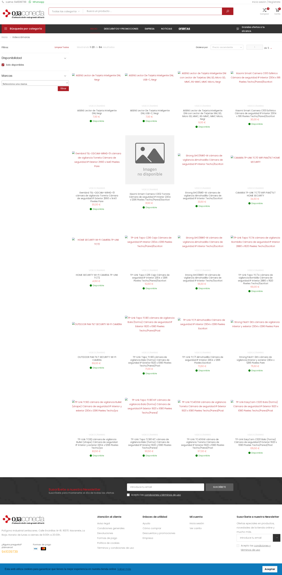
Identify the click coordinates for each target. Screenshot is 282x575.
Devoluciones (105, 533)
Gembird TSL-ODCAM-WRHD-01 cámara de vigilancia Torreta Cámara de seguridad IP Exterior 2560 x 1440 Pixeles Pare (97, 197)
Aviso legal (103, 523)
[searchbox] (36, 83)
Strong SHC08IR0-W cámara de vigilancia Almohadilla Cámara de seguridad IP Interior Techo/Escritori (202, 277)
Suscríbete (219, 487)
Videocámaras (97, 105)
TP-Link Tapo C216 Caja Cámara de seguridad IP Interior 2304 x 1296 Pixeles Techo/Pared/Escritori (150, 277)
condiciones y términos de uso (162, 494)
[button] (264, 11)
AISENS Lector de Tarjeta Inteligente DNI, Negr (97, 112)
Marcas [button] (7, 76)
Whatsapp (38, 2)
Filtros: (5, 47)
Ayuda (146, 523)
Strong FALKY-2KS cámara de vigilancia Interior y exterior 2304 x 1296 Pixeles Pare (255, 359)
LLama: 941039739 (16, 2)
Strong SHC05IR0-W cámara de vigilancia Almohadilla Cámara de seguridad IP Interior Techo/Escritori (202, 195)
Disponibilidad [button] (12, 58)
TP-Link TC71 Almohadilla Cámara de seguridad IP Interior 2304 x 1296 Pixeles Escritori (202, 359)
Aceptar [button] (270, 569)
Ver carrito (196, 528)
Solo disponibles (15, 64)
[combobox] (35, 83)
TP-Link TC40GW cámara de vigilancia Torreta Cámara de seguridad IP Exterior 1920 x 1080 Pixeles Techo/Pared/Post (202, 444)
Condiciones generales (111, 528)
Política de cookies (108, 543)
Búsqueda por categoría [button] (26, 29)
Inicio (93, 28)
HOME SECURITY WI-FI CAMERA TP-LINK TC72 (97, 276)
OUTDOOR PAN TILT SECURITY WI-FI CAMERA (97, 358)
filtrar (63, 88)
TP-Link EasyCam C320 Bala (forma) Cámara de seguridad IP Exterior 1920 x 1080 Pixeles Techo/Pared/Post (255, 442)
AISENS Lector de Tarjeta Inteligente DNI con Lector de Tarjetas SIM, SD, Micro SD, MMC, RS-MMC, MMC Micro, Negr (202, 115)
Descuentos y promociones (121, 28)
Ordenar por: (202, 47)
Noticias (166, 28)
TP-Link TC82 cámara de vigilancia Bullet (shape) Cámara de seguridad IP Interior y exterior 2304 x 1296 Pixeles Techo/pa (97, 444)
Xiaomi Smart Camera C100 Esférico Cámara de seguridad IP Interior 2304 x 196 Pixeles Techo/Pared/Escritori (255, 113)
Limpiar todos (62, 47)
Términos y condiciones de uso (115, 548)
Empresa (150, 28)
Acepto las (156, 494)
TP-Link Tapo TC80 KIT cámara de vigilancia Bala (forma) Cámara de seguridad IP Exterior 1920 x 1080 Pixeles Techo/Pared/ (149, 444)
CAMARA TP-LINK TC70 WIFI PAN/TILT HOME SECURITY (255, 194)
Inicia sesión (197, 523)
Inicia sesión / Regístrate (266, 2)
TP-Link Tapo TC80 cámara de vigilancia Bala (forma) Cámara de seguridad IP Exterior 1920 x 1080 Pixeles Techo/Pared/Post (149, 361)
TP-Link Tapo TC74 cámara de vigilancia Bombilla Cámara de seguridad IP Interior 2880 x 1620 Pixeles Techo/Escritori (255, 279)
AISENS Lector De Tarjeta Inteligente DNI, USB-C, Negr (150, 112)
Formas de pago (107, 538)
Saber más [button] (124, 569)
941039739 (10, 551)
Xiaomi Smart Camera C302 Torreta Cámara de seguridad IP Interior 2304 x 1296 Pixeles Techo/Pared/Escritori (150, 196)
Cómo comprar (152, 528)
